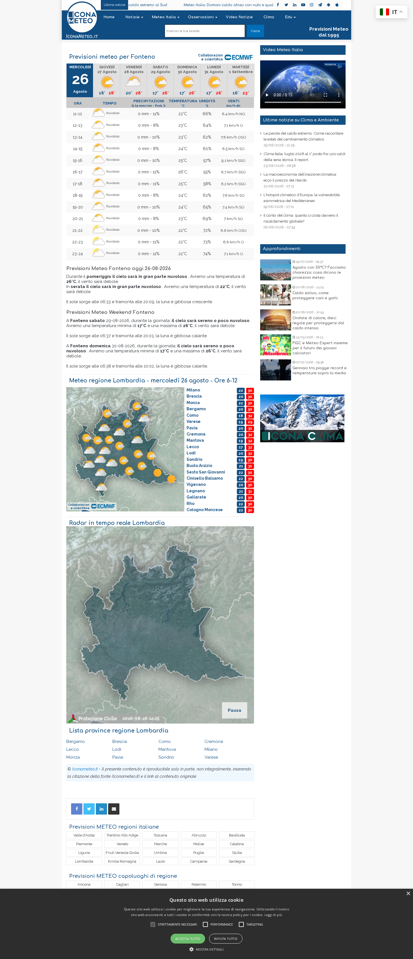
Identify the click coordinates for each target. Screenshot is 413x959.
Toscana (160, 835)
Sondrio (166, 757)
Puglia (198, 853)
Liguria (84, 853)
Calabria (237, 844)
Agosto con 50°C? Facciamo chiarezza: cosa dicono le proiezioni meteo (319, 273)
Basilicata (237, 835)
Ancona (84, 884)
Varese (211, 757)
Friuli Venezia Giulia (122, 853)
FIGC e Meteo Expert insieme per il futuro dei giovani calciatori (320, 348)
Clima (269, 17)
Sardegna (237, 861)
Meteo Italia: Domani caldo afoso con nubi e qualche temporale (198, 5)
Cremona (214, 741)
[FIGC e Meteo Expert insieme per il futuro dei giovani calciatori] (275, 344)
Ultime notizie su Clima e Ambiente (301, 120)
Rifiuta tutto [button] (225, 939)
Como (164, 741)
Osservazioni (201, 17)
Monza (73, 757)
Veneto (122, 844)
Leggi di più (273, 915)
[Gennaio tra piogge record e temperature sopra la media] (275, 369)
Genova (160, 884)
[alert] (206, 924)
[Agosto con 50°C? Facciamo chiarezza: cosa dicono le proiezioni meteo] (275, 269)
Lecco (72, 749)
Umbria (160, 853)
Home (109, 17)
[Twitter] (89, 809)
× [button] (408, 894)
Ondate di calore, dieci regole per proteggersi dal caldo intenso (318, 323)
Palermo (199, 884)
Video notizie (239, 17)
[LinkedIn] (101, 809)
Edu (288, 17)
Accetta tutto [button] (187, 939)
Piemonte (84, 844)
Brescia (119, 741)
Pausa (234, 710)
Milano (211, 749)
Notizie (132, 17)
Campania (198, 861)
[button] (206, 949)
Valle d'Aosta (84, 835)
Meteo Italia (164, 17)
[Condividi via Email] (113, 809)
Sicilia (237, 853)
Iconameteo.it (85, 769)
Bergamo (75, 741)
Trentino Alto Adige (122, 835)
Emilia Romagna (122, 861)
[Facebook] (76, 809)
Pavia (117, 757)
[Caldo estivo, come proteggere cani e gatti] (275, 294)
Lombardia (84, 861)
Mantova (167, 749)
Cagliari (122, 884)
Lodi (116, 749)
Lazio (160, 861)
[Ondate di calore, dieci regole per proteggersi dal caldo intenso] (275, 319)
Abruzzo (199, 835)
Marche (160, 844)
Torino (237, 884)
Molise (198, 844)
